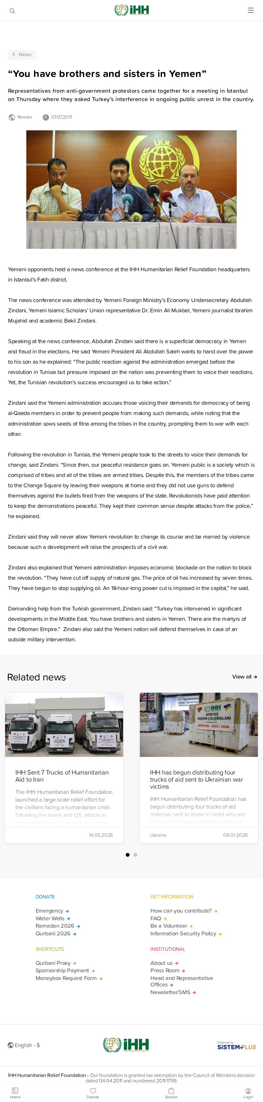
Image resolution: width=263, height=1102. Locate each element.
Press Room (164, 970)
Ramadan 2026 (55, 926)
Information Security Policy (183, 933)
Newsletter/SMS (170, 992)
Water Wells (50, 918)
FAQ (155, 918)
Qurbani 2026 (53, 933)
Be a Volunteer (168, 926)
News (25, 54)
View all (241, 676)
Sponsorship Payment (62, 970)
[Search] (12, 10)
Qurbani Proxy (53, 963)
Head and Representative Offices (181, 981)
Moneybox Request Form (66, 978)
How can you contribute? (180, 910)
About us (161, 963)
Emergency (49, 910)
